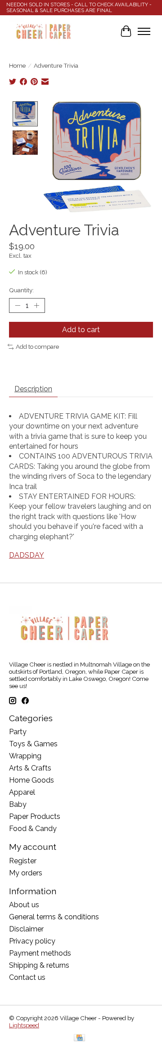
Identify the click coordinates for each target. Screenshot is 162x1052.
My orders (25, 873)
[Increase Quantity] (36, 306)
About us (24, 904)
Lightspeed (24, 1025)
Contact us (27, 977)
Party (18, 731)
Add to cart (81, 329)
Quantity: (21, 290)
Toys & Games (33, 744)
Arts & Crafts (30, 768)
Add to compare (37, 346)
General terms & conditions (54, 917)
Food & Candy (33, 828)
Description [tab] (33, 389)
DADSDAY (26, 555)
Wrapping (25, 756)
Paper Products (34, 816)
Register (22, 861)
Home (17, 65)
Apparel (22, 792)
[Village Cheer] (43, 31)
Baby (18, 804)
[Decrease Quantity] (17, 306)
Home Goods (31, 780)
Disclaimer (26, 929)
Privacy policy (32, 941)
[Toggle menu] (144, 31)
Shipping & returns (39, 965)
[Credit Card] (79, 1038)
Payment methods (40, 953)
